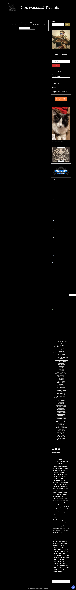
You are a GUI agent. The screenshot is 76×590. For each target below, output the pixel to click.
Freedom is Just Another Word (61, 360)
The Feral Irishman (61, 375)
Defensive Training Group (61, 405)
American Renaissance (61, 417)
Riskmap (61, 384)
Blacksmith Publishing (61, 418)
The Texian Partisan (61, 430)
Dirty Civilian (61, 349)
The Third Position (61, 438)
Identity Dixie (61, 429)
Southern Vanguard (61, 432)
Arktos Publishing (61, 420)
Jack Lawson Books (61, 394)
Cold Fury (61, 367)
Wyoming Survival (61, 354)
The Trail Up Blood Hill (61, 406)
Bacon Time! (61, 391)
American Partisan (61, 345)
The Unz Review (61, 435)
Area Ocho (61, 343)
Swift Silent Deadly (61, 387)
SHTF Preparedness (61, 393)
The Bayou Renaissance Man (61, 373)
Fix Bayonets (61, 363)
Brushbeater (61, 348)
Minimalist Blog (38, 588)
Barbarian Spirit (61, 351)
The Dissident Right (61, 414)
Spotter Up (61, 388)
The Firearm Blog (61, 364)
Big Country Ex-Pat (61, 372)
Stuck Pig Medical (61, 385)
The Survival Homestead (61, 390)
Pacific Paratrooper (61, 381)
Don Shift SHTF (61, 369)
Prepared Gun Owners (61, 361)
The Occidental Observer (61, 412)
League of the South (61, 433)
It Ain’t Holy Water (61, 378)
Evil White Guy (61, 379)
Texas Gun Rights (61, 400)
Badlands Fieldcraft (61, 382)
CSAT (61, 355)
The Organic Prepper (61, 396)
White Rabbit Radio (61, 424)
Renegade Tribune (61, 439)
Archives (56, 449)
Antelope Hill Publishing (61, 421)
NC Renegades (61, 370)
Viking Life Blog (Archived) (61, 427)
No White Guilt (61, 408)
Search (53, 21)
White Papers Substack (61, 426)
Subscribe (56, 65)
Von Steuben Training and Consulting (61, 352)
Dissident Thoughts (61, 436)
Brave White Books (61, 415)
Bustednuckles (61, 376)
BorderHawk (61, 366)
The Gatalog (61, 402)
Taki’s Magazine (61, 403)
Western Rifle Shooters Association (61, 346)
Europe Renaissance (61, 409)
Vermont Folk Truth (61, 411)
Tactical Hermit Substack (38, 16)
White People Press (61, 423)
